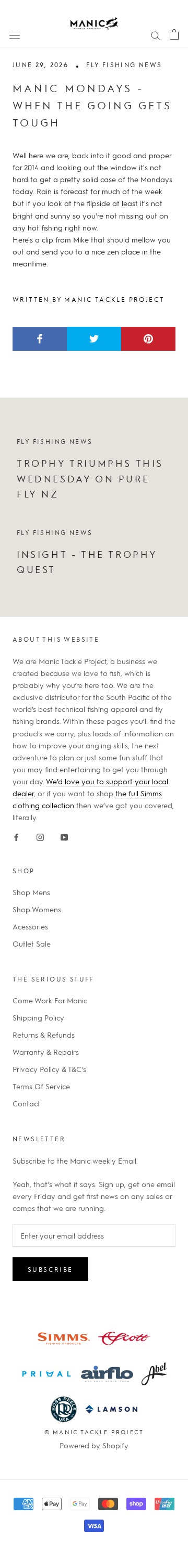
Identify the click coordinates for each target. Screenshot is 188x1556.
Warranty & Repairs (46, 1051)
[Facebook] (16, 835)
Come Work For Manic (50, 1000)
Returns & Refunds (44, 1034)
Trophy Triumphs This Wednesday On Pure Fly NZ (90, 478)
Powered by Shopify (94, 1445)
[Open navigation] (14, 34)
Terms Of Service (41, 1086)
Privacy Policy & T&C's (49, 1069)
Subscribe (50, 1269)
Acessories (30, 926)
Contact (26, 1103)
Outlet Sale (32, 943)
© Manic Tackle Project (94, 1432)
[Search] (155, 34)
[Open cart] (174, 34)
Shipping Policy (38, 1017)
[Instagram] (40, 835)
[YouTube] (64, 835)
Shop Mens (31, 892)
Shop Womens (37, 909)
